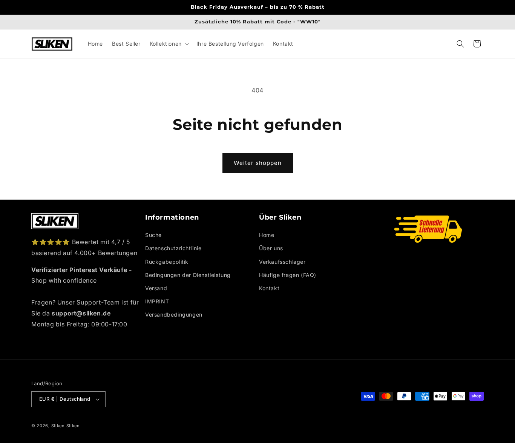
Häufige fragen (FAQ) (287, 275)
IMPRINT (157, 301)
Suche (153, 235)
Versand (156, 288)
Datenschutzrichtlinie (173, 248)
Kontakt (269, 288)
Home (266, 235)
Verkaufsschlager (282, 261)
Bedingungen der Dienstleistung (188, 275)
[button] (168, 44)
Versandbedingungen (173, 314)
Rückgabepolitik (167, 261)
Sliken (58, 425)
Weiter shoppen (258, 162)
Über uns (271, 248)
